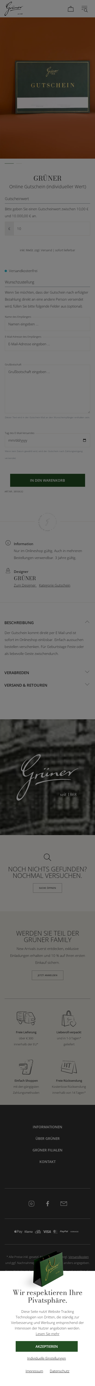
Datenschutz (59, 1371)
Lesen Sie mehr (47, 1333)
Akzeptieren (47, 1346)
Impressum (34, 1371)
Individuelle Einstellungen (46, 1358)
